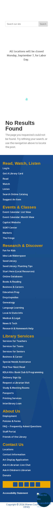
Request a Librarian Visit (16, 382)
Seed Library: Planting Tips (18, 266)
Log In (6, 168)
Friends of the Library (15, 436)
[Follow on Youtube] (32, 13)
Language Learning (13, 307)
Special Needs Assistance (17, 361)
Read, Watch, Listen (21, 163)
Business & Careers (13, 287)
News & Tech (10, 323)
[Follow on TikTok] (38, 13)
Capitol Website (12, 222)
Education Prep (11, 292)
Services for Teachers (15, 341)
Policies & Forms (12, 421)
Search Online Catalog (15, 194)
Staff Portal (9, 431)
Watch (6, 184)
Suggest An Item (12, 199)
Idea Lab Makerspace (14, 255)
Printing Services (12, 398)
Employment (10, 416)
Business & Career (12, 356)
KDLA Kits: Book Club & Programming (23, 372)
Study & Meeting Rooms (16, 387)
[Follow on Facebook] (15, 13)
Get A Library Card (13, 173)
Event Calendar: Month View (18, 217)
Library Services (18, 336)
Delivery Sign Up (12, 377)
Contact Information (14, 454)
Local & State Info (13, 313)
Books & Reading (12, 281)
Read (5, 178)
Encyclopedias (10, 297)
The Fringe (9, 238)
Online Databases (12, 276)
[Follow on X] (21, 13)
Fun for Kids (9, 250)
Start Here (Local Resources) (18, 271)
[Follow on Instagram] (26, 13)
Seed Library (10, 261)
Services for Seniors (14, 351)
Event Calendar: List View (17, 212)
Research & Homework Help (18, 328)
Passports (8, 393)
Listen (6, 189)
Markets (7, 232)
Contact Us (13, 444)
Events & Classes (19, 207)
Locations (8, 449)
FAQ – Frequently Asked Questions (22, 426)
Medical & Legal (11, 318)
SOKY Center (10, 227)
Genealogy (9, 302)
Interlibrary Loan (12, 403)
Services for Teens (13, 346)
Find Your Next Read (14, 367)
